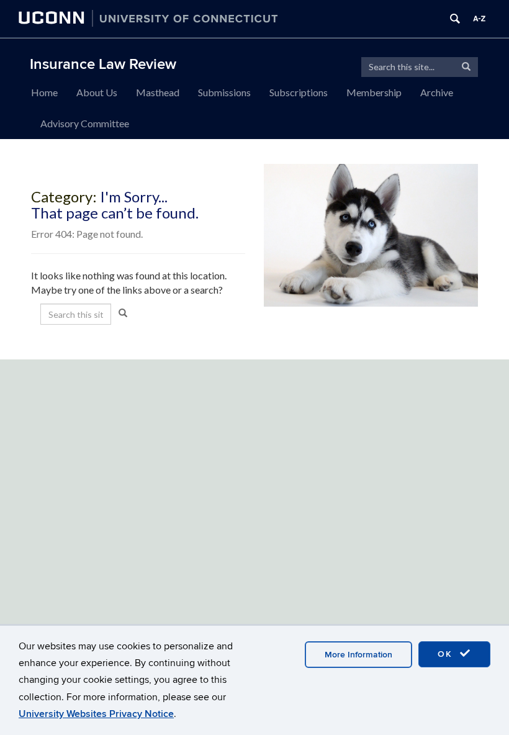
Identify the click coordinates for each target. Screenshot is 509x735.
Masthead (157, 92)
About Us (96, 92)
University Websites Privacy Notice (96, 714)
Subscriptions (298, 92)
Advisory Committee (84, 123)
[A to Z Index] (479, 19)
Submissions (224, 92)
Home (44, 92)
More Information (358, 654)
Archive (436, 92)
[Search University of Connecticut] (455, 19)
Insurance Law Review (103, 64)
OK (447, 654)
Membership (374, 92)
